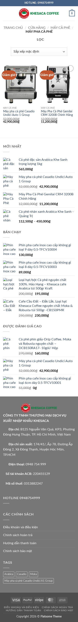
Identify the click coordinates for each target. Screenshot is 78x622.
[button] (5, 13)
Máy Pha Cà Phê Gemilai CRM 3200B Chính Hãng (57, 113)
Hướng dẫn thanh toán (19, 543)
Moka (33, 574)
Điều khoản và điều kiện (20, 527)
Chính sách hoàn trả (17, 535)
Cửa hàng (37, 27)
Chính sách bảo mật (17, 551)
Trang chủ (13, 27)
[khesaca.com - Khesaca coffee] (39, 13)
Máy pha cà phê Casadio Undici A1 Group (28, 581)
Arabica (8, 574)
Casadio (21, 574)
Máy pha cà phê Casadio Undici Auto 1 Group (19, 113)
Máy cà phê (60, 27)
